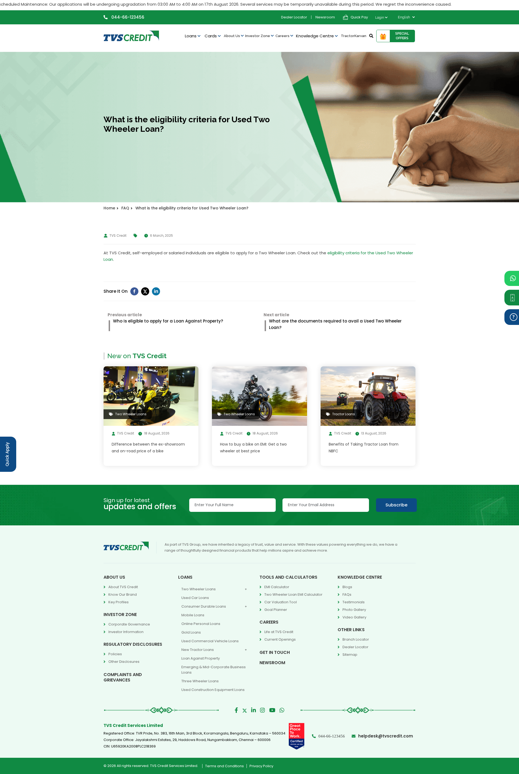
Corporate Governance (129, 624)
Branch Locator (355, 639)
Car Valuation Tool (280, 602)
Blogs (347, 586)
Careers (282, 36)
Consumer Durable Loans (203, 606)
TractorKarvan (353, 36)
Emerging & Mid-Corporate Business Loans (213, 669)
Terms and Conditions (224, 766)
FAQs (346, 594)
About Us (232, 36)
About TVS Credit (123, 586)
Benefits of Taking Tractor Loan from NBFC (363, 448)
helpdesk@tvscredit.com (385, 736)
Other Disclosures (123, 661)
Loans (191, 36)
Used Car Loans (195, 597)
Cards (211, 36)
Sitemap (349, 654)
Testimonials (353, 602)
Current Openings (280, 639)
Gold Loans (191, 632)
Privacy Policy (261, 766)
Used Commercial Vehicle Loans (210, 641)
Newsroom (325, 17)
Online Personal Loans (200, 623)
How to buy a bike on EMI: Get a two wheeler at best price (253, 448)
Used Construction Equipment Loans (213, 689)
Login (380, 17)
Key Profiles (118, 602)
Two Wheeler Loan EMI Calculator (293, 594)
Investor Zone (258, 36)
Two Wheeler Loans (198, 589)
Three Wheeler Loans (200, 681)
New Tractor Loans (197, 649)
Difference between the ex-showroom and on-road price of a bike (148, 448)
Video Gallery (354, 617)
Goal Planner (275, 609)
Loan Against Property (200, 658)
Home (109, 208)
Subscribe (396, 505)
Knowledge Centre (315, 36)
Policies (115, 654)
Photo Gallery (354, 609)
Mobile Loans (192, 615)
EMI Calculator (276, 586)
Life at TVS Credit (278, 631)
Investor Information (126, 631)
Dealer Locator (294, 17)
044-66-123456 (127, 17)
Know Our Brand (122, 594)
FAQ (125, 208)
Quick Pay (359, 17)
